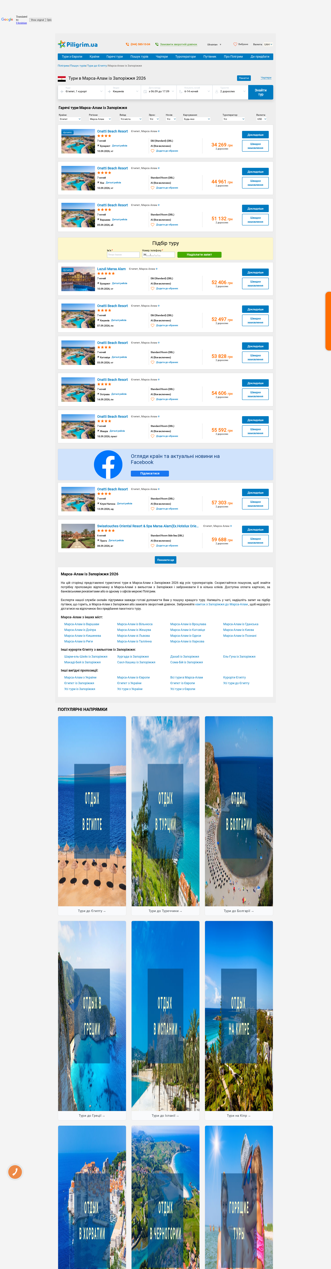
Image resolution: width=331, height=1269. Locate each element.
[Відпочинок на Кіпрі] (239, 1016)
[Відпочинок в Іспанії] (165, 1016)
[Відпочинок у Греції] (92, 1016)
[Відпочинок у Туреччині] (165, 811)
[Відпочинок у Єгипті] (92, 811)
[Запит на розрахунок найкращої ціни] (328, 321)
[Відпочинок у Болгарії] (239, 811)
